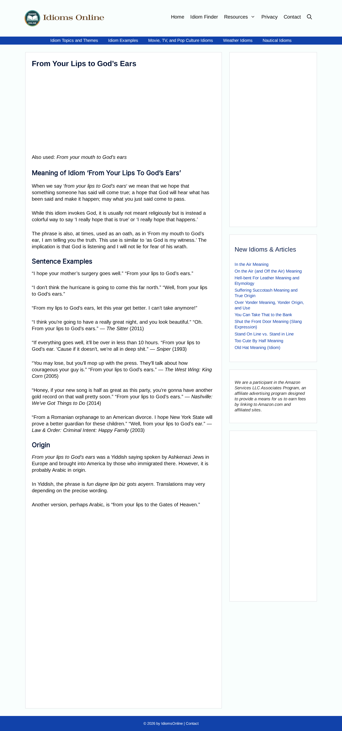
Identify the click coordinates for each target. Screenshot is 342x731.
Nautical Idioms (277, 40)
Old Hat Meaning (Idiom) (257, 347)
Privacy (269, 17)
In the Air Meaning (251, 264)
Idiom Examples (123, 40)
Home (177, 17)
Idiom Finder (204, 17)
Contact (292, 17)
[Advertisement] (122, 110)
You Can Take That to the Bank (263, 314)
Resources (236, 17)
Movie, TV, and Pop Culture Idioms (180, 40)
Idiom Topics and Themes (74, 40)
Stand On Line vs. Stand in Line (264, 334)
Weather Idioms (238, 40)
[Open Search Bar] (309, 17)
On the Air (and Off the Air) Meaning (268, 271)
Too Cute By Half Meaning (259, 340)
